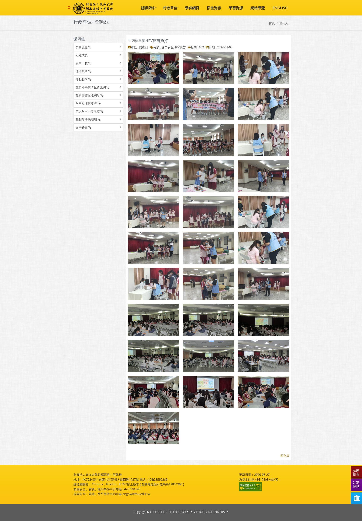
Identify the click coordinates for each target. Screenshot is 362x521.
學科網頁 (192, 7)
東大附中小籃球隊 (88, 111)
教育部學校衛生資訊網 (91, 87)
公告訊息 (82, 47)
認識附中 (148, 7)
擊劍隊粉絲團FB (87, 119)
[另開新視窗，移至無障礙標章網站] (251, 486)
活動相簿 (82, 79)
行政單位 (170, 7)
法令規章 (82, 71)
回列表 (284, 456)
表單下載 (82, 63)
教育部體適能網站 (88, 95)
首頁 (272, 23)
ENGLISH (280, 7)
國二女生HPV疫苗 (174, 47)
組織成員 (82, 55)
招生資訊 (214, 7)
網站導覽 (258, 7)
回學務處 (82, 127)
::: (70, 7)
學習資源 (236, 7)
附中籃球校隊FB (87, 103)
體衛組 (283, 23)
